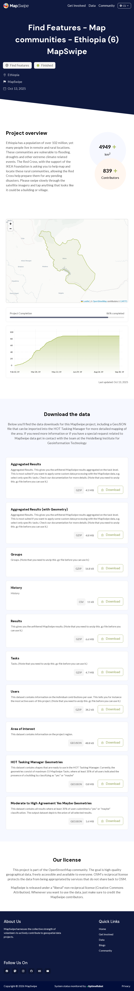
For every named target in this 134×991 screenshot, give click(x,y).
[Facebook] (7, 971)
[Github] (31, 971)
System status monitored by (70, 986)
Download (113, 489)
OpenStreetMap (100, 301)
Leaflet (86, 301)
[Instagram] (23, 971)
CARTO (123, 301)
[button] (10, 223)
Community (107, 5)
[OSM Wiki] (39, 971)
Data (92, 5)
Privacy (126, 986)
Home (102, 928)
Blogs (102, 945)
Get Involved (76, 5)
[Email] (48, 971)
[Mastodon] (15, 971)
